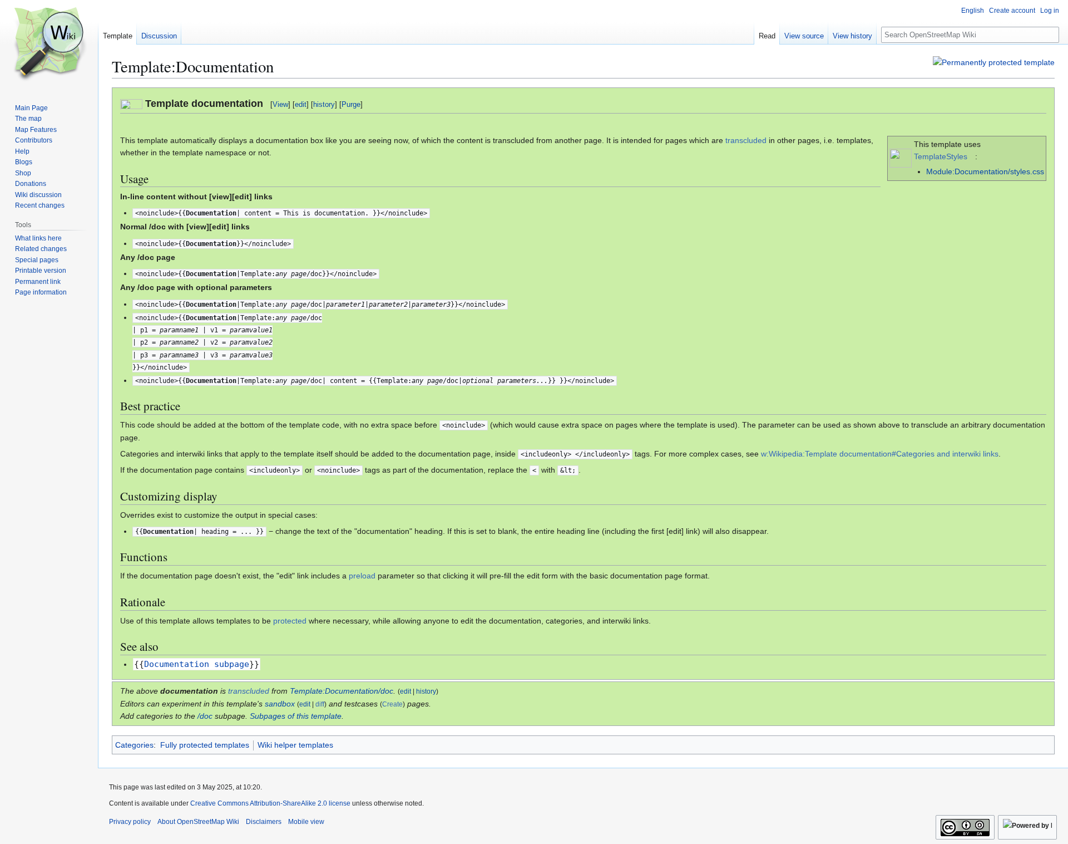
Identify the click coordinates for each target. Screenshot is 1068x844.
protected (289, 620)
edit (300, 104)
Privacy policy (130, 822)
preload (362, 575)
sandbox (280, 703)
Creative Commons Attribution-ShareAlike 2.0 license (270, 803)
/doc (204, 715)
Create (392, 704)
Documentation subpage (196, 664)
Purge (351, 104)
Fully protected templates (204, 744)
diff (319, 704)
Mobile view (306, 822)
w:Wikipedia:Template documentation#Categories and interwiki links (879, 453)
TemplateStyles (940, 156)
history (324, 104)
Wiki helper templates (295, 744)
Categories (134, 744)
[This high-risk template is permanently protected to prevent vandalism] (994, 61)
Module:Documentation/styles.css (985, 171)
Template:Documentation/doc (341, 690)
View (280, 104)
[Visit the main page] (48, 44)
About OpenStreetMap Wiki (198, 822)
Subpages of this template (296, 715)
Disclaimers (263, 822)
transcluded (746, 140)
